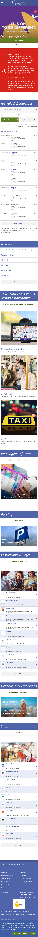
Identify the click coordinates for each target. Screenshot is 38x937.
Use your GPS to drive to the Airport (12, 352)
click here (31, 81)
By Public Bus (7, 394)
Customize (16, 933)
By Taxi (4, 438)
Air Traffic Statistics (7, 876)
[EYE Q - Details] (34, 789)
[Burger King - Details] (34, 610)
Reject (25, 933)
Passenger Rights (6, 885)
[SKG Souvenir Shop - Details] (34, 828)
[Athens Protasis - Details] (34, 766)
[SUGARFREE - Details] (34, 836)
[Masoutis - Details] (34, 805)
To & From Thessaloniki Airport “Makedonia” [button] (18, 304)
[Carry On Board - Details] (34, 782)
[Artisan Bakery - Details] (34, 595)
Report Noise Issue (26, 879)
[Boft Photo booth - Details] (34, 774)
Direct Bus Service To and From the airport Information (18, 397)
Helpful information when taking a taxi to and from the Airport (18, 443)
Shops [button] (18, 732)
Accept (33, 933)
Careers (3, 888)
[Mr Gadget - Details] (34, 813)
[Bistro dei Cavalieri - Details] (34, 602)
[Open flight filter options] (36, 115)
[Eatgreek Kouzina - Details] (34, 626)
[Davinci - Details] (34, 618)
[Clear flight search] (35, 109)
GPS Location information (13, 349)
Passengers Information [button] (18, 460)
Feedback (23, 876)
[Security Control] (19, 482)
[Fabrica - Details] (34, 634)
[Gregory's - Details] (34, 649)
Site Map (4, 911)
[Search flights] (2, 110)
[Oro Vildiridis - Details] (34, 821)
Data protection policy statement (19, 911)
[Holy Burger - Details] (34, 657)
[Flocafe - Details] (34, 641)
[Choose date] (2, 115)
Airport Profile (5, 882)
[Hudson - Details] (34, 797)
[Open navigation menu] (2, 3)
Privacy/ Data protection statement (12, 914)
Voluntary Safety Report (27, 882)
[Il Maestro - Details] (34, 665)
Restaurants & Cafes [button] (18, 561)
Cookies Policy (30, 914)
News (3, 896)
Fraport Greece (6, 879)
